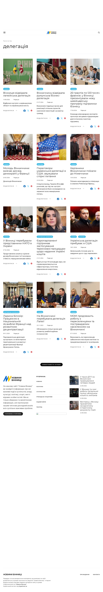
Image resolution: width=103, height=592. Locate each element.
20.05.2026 (6, 177)
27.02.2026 (6, 250)
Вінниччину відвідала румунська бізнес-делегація (51, 95)
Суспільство (40, 391)
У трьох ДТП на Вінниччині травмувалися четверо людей (87, 380)
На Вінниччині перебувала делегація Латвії (51, 318)
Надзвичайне (41, 402)
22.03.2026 (40, 180)
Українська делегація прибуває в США (84, 242)
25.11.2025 (40, 325)
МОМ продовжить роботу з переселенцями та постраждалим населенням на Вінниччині (82, 322)
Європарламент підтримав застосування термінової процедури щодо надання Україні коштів (51, 247)
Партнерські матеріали (45, 237)
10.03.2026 (73, 177)
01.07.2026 (40, 102)
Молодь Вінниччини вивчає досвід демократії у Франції (16, 171)
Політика (41, 164)
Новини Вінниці (12, 574)
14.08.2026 (6, 99)
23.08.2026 (83, 386)
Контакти (96, 574)
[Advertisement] (51, 15)
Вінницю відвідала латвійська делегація (16, 94)
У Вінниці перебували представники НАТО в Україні (17, 243)
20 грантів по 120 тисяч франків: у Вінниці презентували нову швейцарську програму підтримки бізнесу (85, 99)
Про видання (84, 574)
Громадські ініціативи (44, 397)
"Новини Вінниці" (21, 584)
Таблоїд (39, 407)
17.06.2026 (73, 110)
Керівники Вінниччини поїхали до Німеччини (83, 171)
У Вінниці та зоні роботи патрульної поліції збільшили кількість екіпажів (89, 392)
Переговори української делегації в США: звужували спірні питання (51, 172)
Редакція (16, 99)
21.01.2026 (40, 258)
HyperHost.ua (23, 586)
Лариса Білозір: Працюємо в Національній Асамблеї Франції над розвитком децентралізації (17, 322)
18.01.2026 (73, 247)
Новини (6, 89)
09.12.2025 (6, 333)
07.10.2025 (73, 333)
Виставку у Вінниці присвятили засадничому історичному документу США (89, 406)
